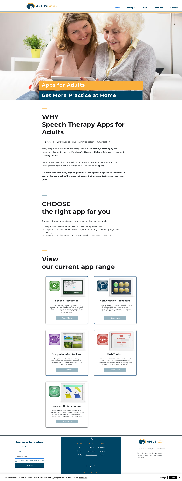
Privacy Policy (83, 478)
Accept (173, 478)
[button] (131, 7)
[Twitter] (91, 466)
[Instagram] (95, 466)
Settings (163, 478)
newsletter (140, 458)
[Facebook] (87, 466)
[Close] (179, 477)
